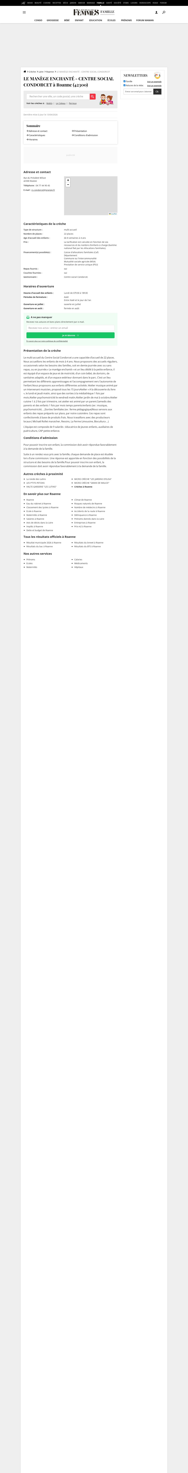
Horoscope (145, 3)
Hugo (155, 3)
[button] (68, 180)
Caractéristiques (37, 135)
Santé (109, 3)
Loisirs (134, 3)
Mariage (91, 3)
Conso (38, 20)
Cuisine (47, 3)
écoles (111, 20)
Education (95, 20)
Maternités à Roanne (36, 515)
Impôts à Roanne (34, 526)
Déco (65, 3)
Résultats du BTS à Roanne (87, 546)
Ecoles (29, 563)
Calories (78, 559)
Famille (100, 3)
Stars (126, 3)
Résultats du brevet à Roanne (88, 542)
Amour (81, 3)
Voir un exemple (154, 81)
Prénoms (126, 20)
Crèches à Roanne (83, 486)
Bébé (66, 20)
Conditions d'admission (86, 135)
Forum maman (145, 20)
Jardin (73, 3)
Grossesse (53, 20)
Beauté (38, 3)
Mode (30, 3)
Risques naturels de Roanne (88, 503)
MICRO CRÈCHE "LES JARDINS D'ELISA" (93, 479)
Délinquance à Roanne (85, 515)
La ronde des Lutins (36, 479)
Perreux (73, 103)
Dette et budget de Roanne (39, 530)
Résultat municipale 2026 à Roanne (43, 542)
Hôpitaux (78, 567)
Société (117, 3)
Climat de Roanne (83, 499)
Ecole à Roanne (33, 511)
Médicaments (81, 563)
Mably (49, 103)
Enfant (79, 20)
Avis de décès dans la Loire (39, 522)
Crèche (32, 71)
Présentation (80, 130)
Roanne (50, 71)
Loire (41, 71)
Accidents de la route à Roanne (89, 511)
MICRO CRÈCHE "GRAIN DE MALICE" (91, 482)
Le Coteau (61, 103)
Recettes (57, 3)
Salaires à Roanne (35, 518)
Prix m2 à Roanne (83, 526)
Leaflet (114, 214)
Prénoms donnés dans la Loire (89, 518)
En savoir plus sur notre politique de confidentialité (47, 341)
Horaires (33, 139)
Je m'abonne (68, 335)
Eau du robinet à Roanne (38, 503)
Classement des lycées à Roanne (42, 507)
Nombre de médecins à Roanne (89, 507)
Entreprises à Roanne (84, 522)
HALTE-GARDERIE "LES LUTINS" (41, 486)
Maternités (31, 567)
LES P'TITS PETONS (35, 482)
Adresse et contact (38, 130)
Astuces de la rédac (134, 86)
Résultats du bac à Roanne (39, 546)
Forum (163, 3)
